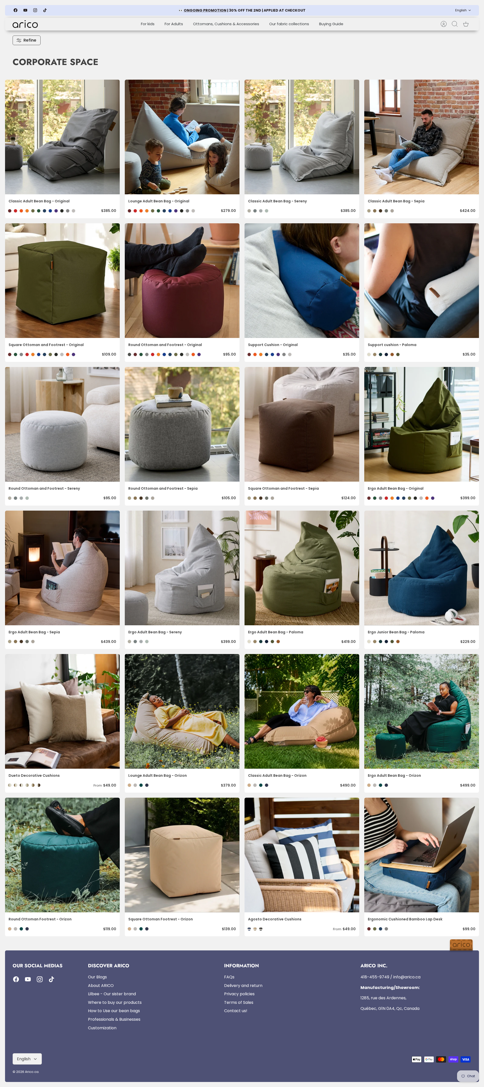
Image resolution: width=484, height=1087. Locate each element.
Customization (102, 1028)
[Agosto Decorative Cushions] (302, 855)
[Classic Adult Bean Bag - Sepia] (421, 137)
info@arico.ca (406, 977)
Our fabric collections (289, 23)
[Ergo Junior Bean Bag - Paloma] (421, 568)
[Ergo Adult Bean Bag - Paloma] (302, 568)
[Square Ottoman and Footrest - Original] (62, 280)
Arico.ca (32, 1071)
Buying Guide (331, 23)
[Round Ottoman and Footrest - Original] (182, 280)
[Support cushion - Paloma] (421, 280)
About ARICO (101, 985)
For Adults (174, 23)
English (461, 10)
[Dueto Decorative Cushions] (62, 711)
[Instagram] (35, 10)
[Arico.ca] (25, 24)
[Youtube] (25, 10)
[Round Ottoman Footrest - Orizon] (62, 855)
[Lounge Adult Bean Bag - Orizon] (182, 711)
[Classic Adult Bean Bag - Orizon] (302, 711)
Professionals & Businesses (114, 1019)
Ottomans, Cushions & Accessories (226, 23)
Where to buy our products (115, 1002)
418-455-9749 (374, 977)
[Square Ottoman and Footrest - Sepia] (302, 424)
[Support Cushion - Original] (302, 280)
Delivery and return (243, 985)
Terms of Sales (238, 1002)
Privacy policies (239, 994)
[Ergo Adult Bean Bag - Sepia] (62, 568)
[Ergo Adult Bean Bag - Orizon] (421, 711)
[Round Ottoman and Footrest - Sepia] (182, 424)
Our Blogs (97, 977)
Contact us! (235, 1011)
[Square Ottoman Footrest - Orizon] (182, 855)
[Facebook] (15, 10)
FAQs (229, 977)
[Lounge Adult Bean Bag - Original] (182, 137)
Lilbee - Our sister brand (112, 994)
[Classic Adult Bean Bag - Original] (62, 137)
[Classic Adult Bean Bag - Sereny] (302, 137)
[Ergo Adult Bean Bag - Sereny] (182, 568)
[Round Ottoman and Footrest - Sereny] (62, 424)
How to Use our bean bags (114, 1011)
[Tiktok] (45, 10)
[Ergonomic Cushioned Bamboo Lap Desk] (421, 855)
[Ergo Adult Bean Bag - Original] (421, 424)
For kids (148, 23)
